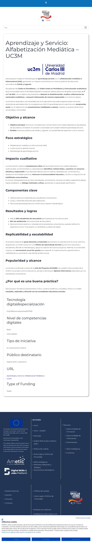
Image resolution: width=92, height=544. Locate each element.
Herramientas (71, 442)
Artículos (8, 499)
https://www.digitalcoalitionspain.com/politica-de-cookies (21, 532)
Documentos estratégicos (44, 470)
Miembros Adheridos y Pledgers (42, 466)
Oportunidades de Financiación (73, 437)
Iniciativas (70, 453)
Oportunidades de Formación (73, 430)
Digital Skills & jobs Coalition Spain (45, 442)
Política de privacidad (83, 518)
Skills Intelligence (73, 449)
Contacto (9, 503)
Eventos (8, 495)
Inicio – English (40, 431)
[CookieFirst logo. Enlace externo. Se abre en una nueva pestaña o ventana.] (2, 520)
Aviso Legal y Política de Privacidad (43, 455)
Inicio (36, 425)
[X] (46, 2)
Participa (37, 436)
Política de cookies (41, 449)
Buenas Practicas (12, 491)
